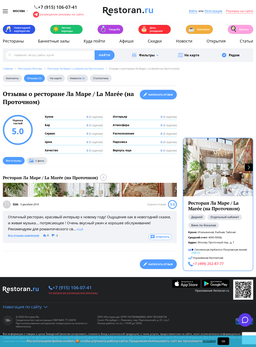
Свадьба (110, 29)
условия (209, 341)
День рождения (152, 29)
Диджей (196, 217)
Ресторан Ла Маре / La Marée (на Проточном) (50, 177)
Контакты (12, 78)
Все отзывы (13, 160)
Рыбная (220, 232)
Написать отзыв (160, 94)
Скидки (155, 41)
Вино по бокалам (203, 225)
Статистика (100, 78)
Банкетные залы (53, 41)
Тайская (231, 232)
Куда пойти (94, 41)
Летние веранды (62, 29)
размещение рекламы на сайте (62, 14)
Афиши (126, 41)
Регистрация (213, 11)
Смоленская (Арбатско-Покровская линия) (220, 249)
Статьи (246, 41)
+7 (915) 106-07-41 (72, 287)
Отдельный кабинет (224, 217)
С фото (39, 161)
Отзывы (34, 78)
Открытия (216, 41)
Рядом (234, 55)
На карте (191, 55)
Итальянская (206, 232)
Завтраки (199, 29)
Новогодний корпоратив (17, 29)
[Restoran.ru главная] (128, 11)
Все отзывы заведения (23, 235)
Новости (184, 41)
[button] (249, 167)
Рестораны (13, 41)
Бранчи (239, 29)
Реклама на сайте (239, 11)
